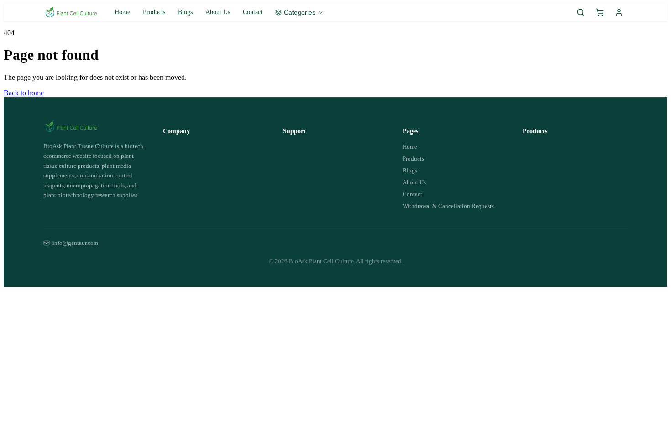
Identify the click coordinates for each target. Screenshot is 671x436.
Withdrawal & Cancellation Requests (448, 205)
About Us (217, 12)
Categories (299, 12)
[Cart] (599, 12)
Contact (252, 12)
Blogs (185, 12)
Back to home (24, 93)
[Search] (580, 12)
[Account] (619, 12)
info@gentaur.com (75, 242)
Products (154, 12)
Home (122, 12)
